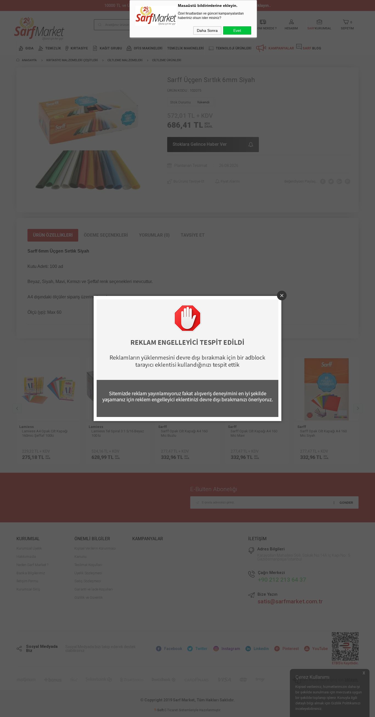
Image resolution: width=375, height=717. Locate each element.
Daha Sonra (207, 30)
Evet (237, 30)
